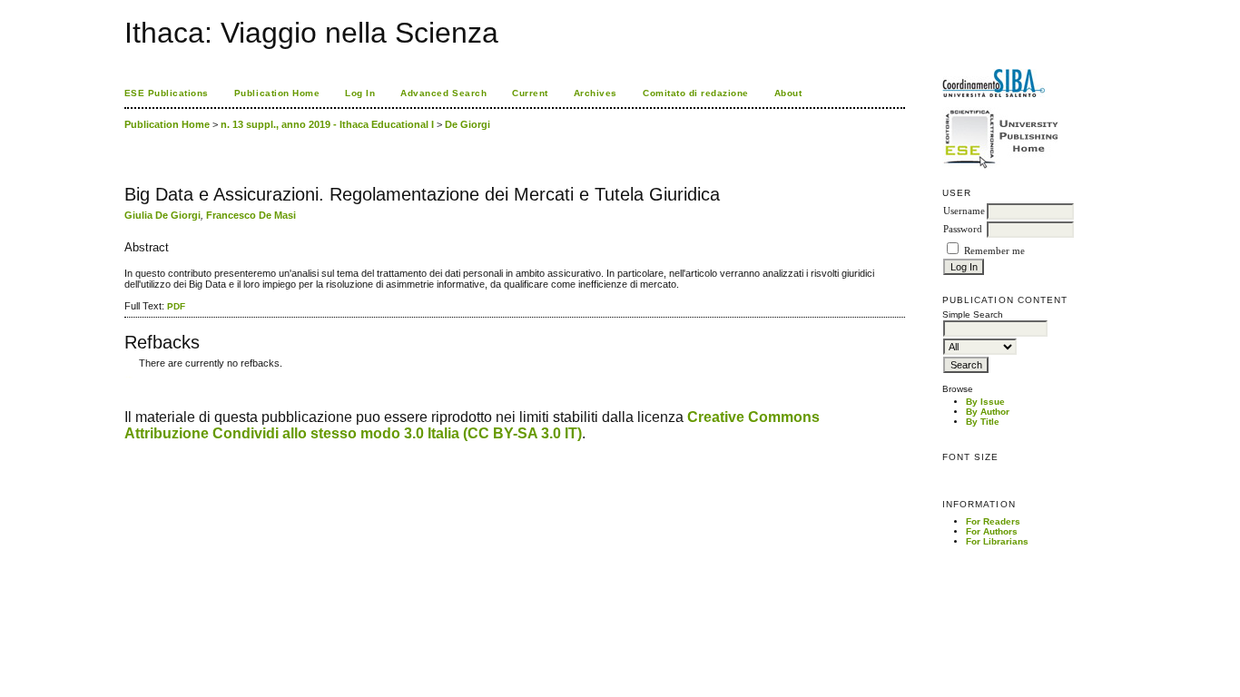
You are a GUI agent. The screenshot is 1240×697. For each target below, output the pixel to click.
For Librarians (997, 541)
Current (530, 93)
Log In (360, 93)
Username (964, 211)
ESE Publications (166, 93)
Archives (595, 93)
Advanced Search (443, 93)
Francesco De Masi (251, 215)
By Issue (985, 402)
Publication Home (277, 93)
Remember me (994, 251)
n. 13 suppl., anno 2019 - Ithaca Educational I (327, 124)
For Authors (992, 531)
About (788, 93)
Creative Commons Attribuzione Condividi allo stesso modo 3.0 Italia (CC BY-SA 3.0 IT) (472, 425)
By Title (982, 422)
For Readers (993, 521)
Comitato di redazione (696, 93)
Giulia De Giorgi (162, 215)
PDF (176, 306)
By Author (987, 412)
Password (962, 229)
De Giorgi (467, 124)
